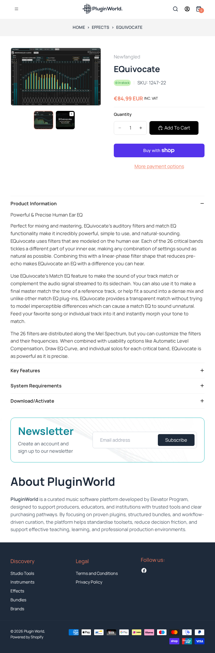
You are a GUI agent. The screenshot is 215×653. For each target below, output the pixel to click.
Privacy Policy (89, 582)
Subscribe (176, 440)
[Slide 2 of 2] (65, 120)
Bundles (18, 600)
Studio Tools (22, 573)
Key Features (25, 370)
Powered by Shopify (26, 636)
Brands (17, 609)
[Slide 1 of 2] (43, 120)
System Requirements (36, 385)
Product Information (33, 203)
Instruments (22, 582)
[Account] (187, 9)
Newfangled (127, 56)
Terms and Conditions (97, 573)
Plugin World (34, 631)
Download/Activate (32, 401)
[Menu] (16, 9)
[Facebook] (144, 570)
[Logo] (79, 9)
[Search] (175, 9)
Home (79, 27)
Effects (100, 27)
